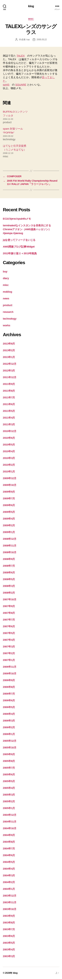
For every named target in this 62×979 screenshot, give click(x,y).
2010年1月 (9, 471)
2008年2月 (9, 592)
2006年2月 (9, 727)
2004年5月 (9, 862)
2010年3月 (9, 458)
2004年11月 (9, 821)
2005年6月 (9, 774)
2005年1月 (9, 808)
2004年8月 (9, 841)
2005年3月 (9, 794)
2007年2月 (9, 653)
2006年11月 (9, 666)
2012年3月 (9, 370)
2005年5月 (9, 781)
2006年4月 (9, 713)
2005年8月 (9, 761)
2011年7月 (9, 397)
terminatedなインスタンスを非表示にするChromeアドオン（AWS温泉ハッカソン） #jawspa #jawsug (27, 229)
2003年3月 (9, 956)
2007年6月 (9, 626)
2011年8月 (9, 390)
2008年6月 (9, 572)
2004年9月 (9, 835)
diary (6, 278)
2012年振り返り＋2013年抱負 (20, 253)
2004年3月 (9, 875)
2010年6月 (9, 437)
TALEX (21, 55)
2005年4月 (9, 787)
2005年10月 (9, 747)
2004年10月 (9, 828)
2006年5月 (9, 707)
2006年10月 (9, 673)
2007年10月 (9, 599)
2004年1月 (9, 888)
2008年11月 (9, 545)
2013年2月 (9, 350)
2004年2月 (9, 882)
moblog (7, 291)
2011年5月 (9, 411)
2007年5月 (9, 633)
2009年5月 (9, 511)
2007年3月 (9, 646)
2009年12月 (9, 478)
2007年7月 (9, 619)
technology (9, 318)
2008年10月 (9, 552)
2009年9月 (9, 491)
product (7, 305)
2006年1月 (9, 734)
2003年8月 (9, 922)
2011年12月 (9, 377)
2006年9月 (9, 680)
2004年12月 (9, 814)
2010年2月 (9, 464)
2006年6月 (9, 700)
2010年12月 (9, 431)
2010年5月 (9, 444)
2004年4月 (9, 868)
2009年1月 (9, 532)
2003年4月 (9, 949)
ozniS (6, 84)
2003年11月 (9, 902)
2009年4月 (9, 518)
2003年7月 (9, 929)
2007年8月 (9, 612)
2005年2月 (9, 801)
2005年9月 (9, 754)
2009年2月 (9, 525)
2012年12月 (9, 363)
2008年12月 (9, 538)
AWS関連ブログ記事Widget (19, 246)
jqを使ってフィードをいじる (19, 239)
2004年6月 (9, 855)
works (6, 325)
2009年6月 (9, 505)
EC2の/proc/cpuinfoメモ (17, 218)
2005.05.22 (42, 39)
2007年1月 (9, 660)
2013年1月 (9, 357)
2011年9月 (9, 384)
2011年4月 (9, 417)
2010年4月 (9, 451)
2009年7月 (9, 498)
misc (31, 19)
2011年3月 (9, 424)
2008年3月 (9, 586)
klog (31, 6)
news (6, 298)
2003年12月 (9, 895)
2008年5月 (9, 579)
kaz (28, 39)
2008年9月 (9, 559)
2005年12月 (9, 740)
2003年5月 (9, 942)
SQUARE (20, 84)
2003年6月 (9, 936)
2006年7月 (9, 693)
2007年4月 (9, 639)
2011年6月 (9, 404)
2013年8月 (9, 343)
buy (5, 271)
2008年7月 (9, 565)
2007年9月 (9, 606)
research (8, 312)
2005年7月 (9, 767)
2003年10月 (9, 909)
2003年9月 (9, 915)
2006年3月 (9, 720)
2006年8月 (9, 687)
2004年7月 (9, 848)
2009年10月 (9, 485)
